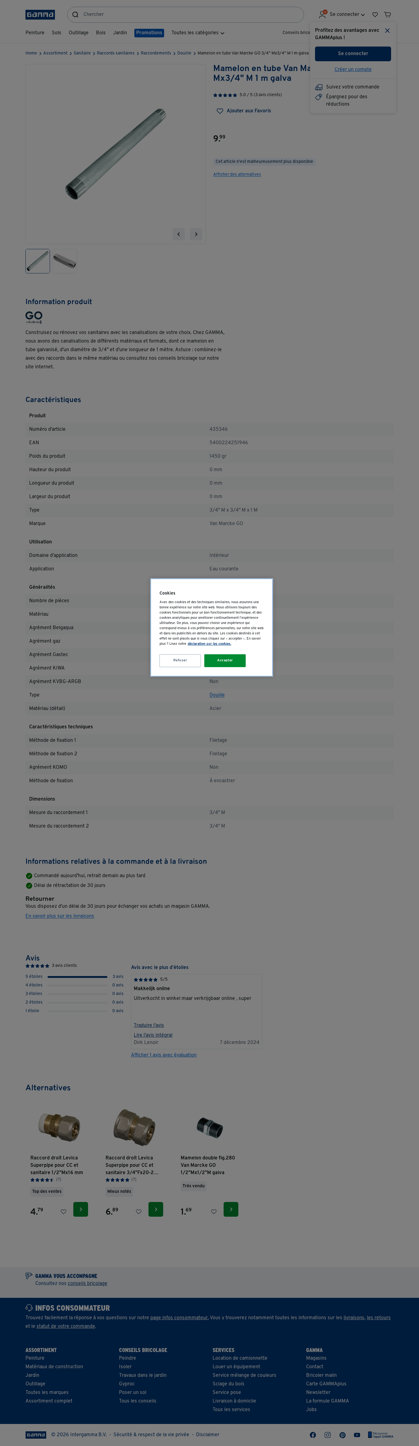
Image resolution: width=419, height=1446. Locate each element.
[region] (211, 627)
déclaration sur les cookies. (209, 644)
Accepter (225, 660)
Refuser (180, 660)
